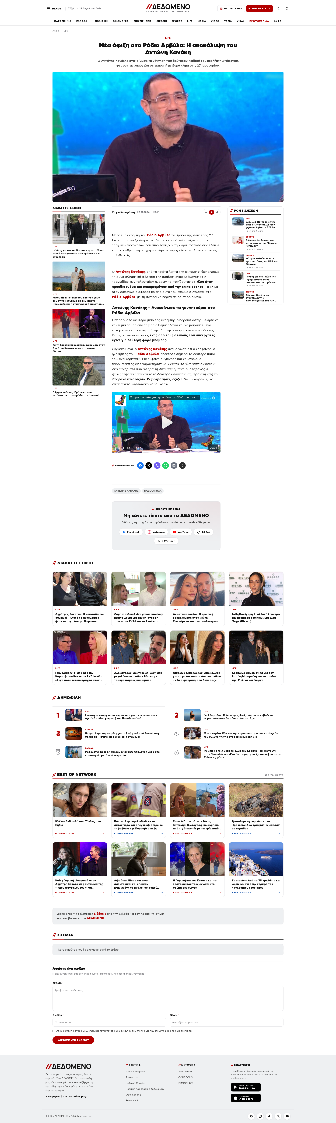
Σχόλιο (58, 983)
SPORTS (177, 21)
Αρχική (56, 31)
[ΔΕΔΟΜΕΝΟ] (68, 1066)
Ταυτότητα (132, 1077)
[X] (278, 1116)
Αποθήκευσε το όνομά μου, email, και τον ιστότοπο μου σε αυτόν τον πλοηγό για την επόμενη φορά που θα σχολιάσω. (124, 1031)
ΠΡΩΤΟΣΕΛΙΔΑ (259, 21)
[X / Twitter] (148, 465)
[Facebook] (140, 465)
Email (174, 1015)
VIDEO (215, 21)
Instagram (158, 532)
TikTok (206, 532)
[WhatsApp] (165, 465)
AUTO (278, 21)
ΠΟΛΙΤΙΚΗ (101, 21)
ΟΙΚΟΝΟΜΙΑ (121, 21)
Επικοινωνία (132, 1100)
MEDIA (202, 21)
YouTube (183, 532)
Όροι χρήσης (133, 1094)
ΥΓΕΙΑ (228, 21)
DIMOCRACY (186, 1083)
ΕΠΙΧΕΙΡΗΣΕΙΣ (143, 21)
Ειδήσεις (100, 913)
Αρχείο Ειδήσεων (136, 1071)
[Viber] (157, 465)
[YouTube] (287, 1116)
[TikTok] (269, 1116)
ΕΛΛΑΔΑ (81, 21)
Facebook (133, 532)
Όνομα (58, 1015)
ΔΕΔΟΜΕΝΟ (95, 918)
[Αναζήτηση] (287, 8)
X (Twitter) (168, 541)
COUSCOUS (185, 1077)
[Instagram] (260, 1116)
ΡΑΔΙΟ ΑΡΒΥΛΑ (153, 491)
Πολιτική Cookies (135, 1083)
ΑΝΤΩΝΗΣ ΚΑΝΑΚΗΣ (126, 491)
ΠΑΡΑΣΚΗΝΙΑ (62, 21)
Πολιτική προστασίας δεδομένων (145, 1089)
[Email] (174, 465)
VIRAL (240, 21)
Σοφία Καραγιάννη (123, 212)
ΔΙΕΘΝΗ (161, 21)
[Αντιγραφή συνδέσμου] (182, 465)
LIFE (190, 21)
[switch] (278, 8)
